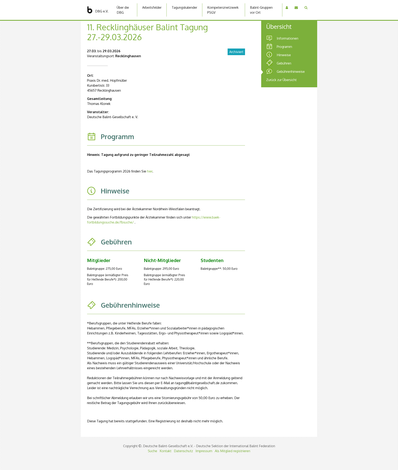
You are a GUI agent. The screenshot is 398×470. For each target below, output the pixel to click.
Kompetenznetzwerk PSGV (223, 10)
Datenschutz (183, 451)
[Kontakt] (296, 7)
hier (149, 171)
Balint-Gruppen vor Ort (261, 10)
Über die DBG (123, 10)
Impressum (203, 451)
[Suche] (306, 7)
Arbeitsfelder (151, 7)
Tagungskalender (184, 7)
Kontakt (165, 451)
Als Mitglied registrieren (232, 451)
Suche (152, 451)
